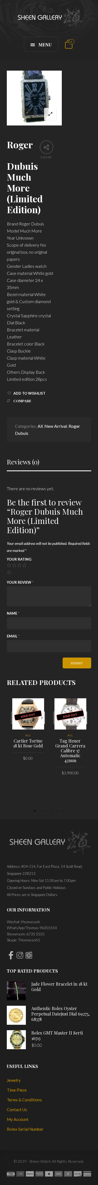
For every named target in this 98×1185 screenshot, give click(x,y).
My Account (18, 1119)
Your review (20, 582)
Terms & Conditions (24, 1099)
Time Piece (17, 1089)
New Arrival (55, 426)
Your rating (19, 559)
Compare (22, 401)
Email (13, 636)
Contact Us (17, 1109)
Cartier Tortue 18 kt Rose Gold (28, 743)
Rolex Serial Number (25, 1129)
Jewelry (14, 1080)
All (40, 426)
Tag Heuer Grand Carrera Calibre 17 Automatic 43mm (70, 750)
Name (13, 613)
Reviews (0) (23, 461)
